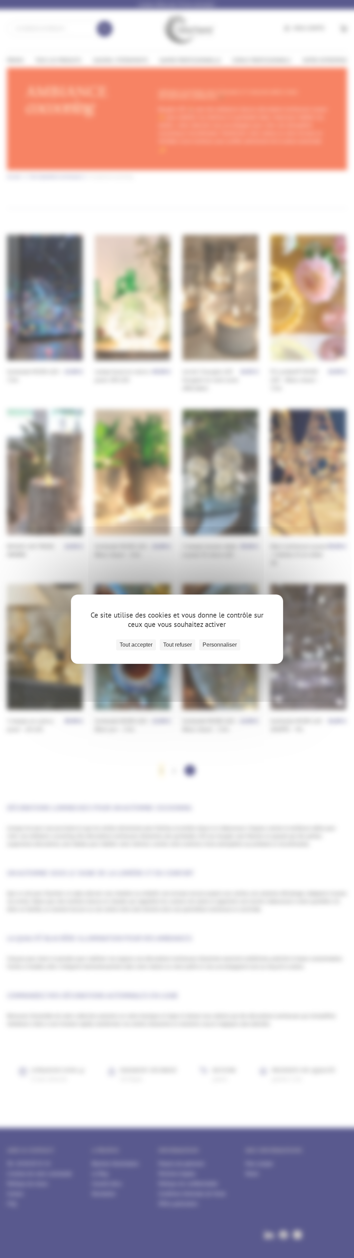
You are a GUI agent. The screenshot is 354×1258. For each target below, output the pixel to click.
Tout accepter (136, 645)
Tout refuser (177, 645)
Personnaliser (220, 645)
